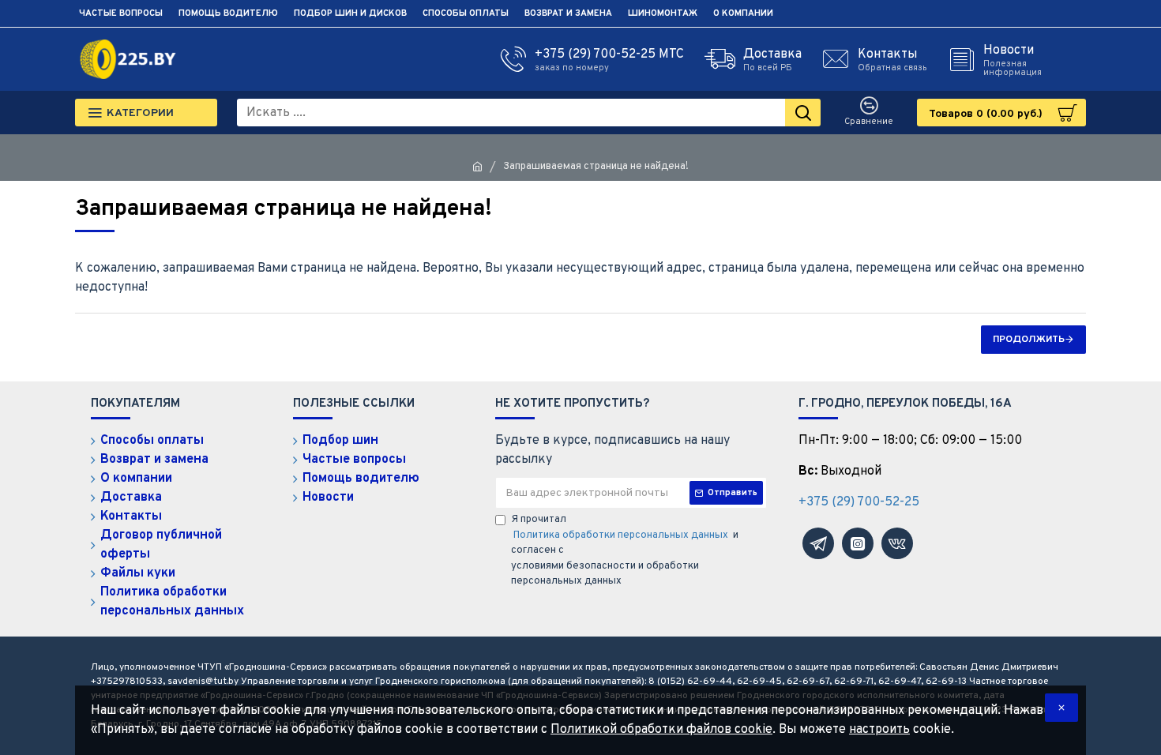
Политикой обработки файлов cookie (661, 730)
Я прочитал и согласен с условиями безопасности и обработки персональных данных (624, 550)
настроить (879, 730)
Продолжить (1029, 339)
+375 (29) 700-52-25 (858, 502)
